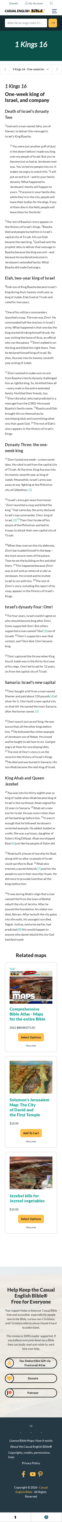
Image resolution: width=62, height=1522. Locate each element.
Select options (31, 1037)
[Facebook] (19, 1474)
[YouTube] (28, 1474)
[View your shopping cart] (51, 3)
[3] (45, 631)
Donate (13, 3)
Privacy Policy (31, 1463)
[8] (19, 929)
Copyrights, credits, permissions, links (29, 1455)
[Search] (52, 23)
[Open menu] (31, 1426)
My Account (35, 3)
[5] (37, 711)
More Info (31, 1045)
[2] (15, 520)
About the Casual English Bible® (31, 1446)
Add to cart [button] (31, 1133)
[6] (13, 843)
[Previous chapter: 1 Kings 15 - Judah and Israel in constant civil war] (5, 69)
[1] (30, 490)
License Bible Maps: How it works (31, 1440)
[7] (39, 868)
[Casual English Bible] (25, 11)
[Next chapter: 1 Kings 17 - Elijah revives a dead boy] (57, 69)
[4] (52, 696)
